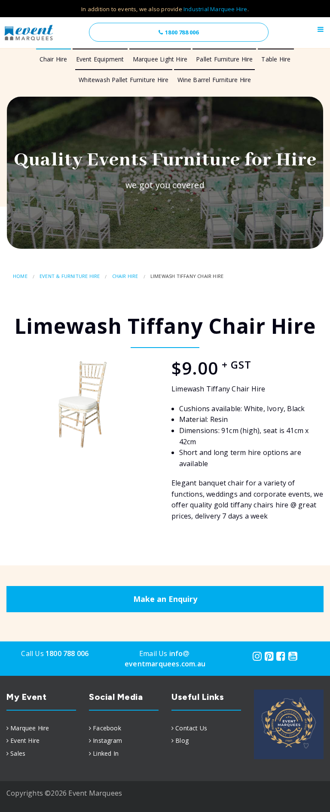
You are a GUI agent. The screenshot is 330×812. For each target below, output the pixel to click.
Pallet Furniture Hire (224, 59)
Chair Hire (53, 59)
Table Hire (275, 59)
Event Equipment (100, 59)
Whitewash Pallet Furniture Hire (123, 80)
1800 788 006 (182, 32)
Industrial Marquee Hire (215, 9)
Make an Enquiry (165, 599)
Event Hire (25, 740)
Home (20, 276)
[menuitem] (41, 728)
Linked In (106, 753)
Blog (182, 740)
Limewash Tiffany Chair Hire (186, 276)
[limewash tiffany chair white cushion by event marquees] (82, 404)
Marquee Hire (29, 728)
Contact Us (191, 728)
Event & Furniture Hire (70, 276)
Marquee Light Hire (160, 59)
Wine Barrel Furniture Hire (214, 80)
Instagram (107, 740)
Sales (17, 753)
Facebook (107, 728)
